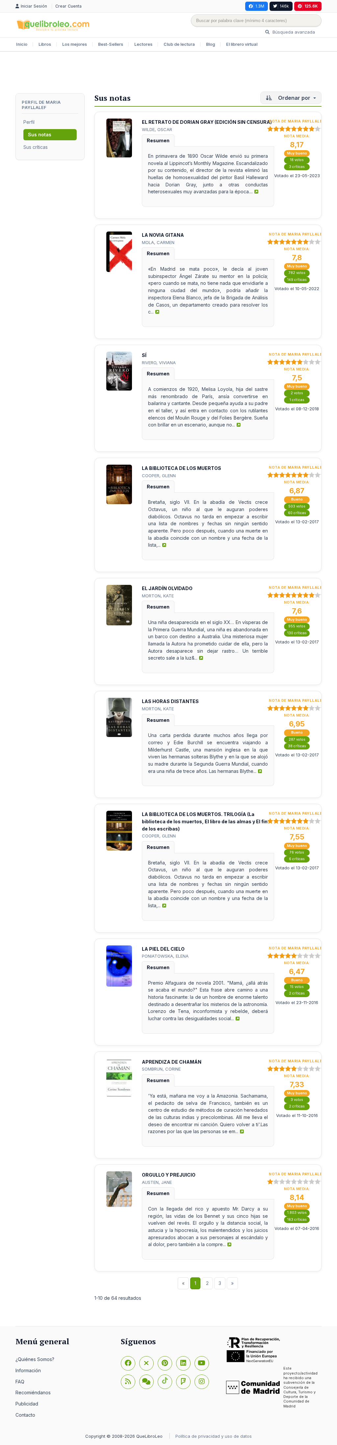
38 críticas (297, 746)
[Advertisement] (168, 73)
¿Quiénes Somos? (34, 1359)
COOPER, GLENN (159, 475)
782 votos (297, 273)
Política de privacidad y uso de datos (213, 1436)
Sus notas (39, 134)
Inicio (21, 44)
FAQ (19, 1381)
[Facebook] (128, 1363)
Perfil (29, 122)
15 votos (297, 987)
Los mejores (74, 44)
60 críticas (297, 513)
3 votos (297, 1100)
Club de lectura (179, 44)
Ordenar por (294, 98)
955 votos (296, 626)
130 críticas (297, 633)
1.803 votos (297, 1213)
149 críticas (297, 280)
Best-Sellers (110, 44)
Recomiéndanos (33, 1392)
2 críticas (297, 993)
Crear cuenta (68, 6)
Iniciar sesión (34, 6)
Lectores (143, 44)
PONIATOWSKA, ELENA (165, 956)
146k (284, 6)
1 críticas (297, 400)
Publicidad (26, 1403)
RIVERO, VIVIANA (159, 362)
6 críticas (297, 859)
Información (28, 1370)
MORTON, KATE (158, 595)
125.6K (311, 6)
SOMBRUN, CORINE (161, 1069)
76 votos (297, 852)
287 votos (297, 739)
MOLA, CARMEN (158, 242)
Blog (210, 44)
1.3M (259, 6)
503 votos (296, 506)
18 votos (297, 160)
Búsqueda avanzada (293, 32)
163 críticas (297, 1219)
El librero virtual (241, 44)
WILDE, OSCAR (157, 129)
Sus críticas (35, 147)
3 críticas (297, 167)
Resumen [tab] (158, 140)
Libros (45, 44)
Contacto (25, 1415)
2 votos (297, 393)
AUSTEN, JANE (157, 1182)
